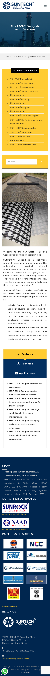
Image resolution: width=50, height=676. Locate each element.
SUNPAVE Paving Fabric (21, 79)
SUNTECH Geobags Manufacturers (20, 101)
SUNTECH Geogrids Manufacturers (20, 109)
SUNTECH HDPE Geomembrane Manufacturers (26, 122)
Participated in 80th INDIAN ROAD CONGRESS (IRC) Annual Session (22, 473)
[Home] (8, 57)
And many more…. (10, 607)
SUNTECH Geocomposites (23, 128)
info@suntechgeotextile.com (15, 659)
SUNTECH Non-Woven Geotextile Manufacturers (22, 85)
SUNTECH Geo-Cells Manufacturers (20, 138)
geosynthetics (40, 272)
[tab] (25, 354)
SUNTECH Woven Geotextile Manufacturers (24, 93)
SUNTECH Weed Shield (21, 132)
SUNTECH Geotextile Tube (23, 144)
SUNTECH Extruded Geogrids (24, 115)
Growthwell (25, 672)
